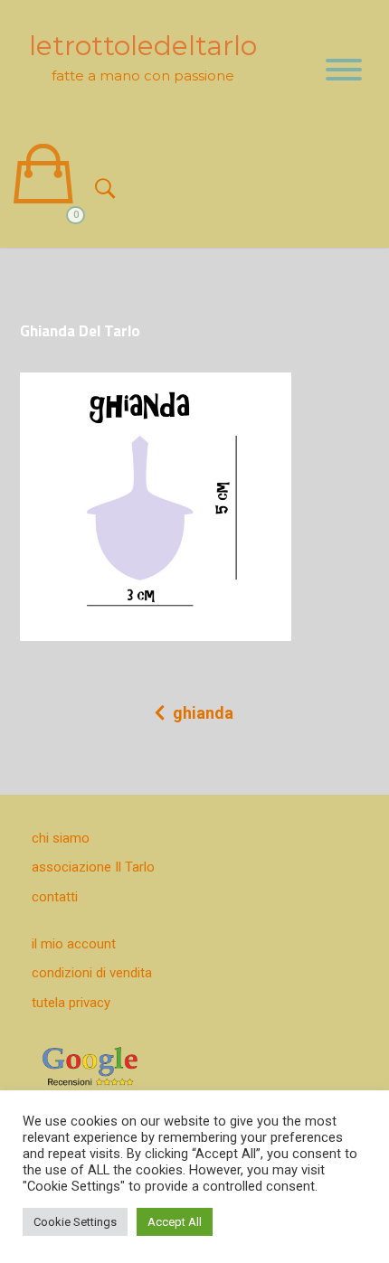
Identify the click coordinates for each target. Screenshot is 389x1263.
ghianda (203, 712)
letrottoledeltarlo (143, 45)
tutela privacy (71, 1002)
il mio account (74, 944)
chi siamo (61, 838)
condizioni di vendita (92, 973)
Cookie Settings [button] (75, 1222)
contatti (55, 897)
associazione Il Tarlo (93, 867)
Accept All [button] (174, 1222)
